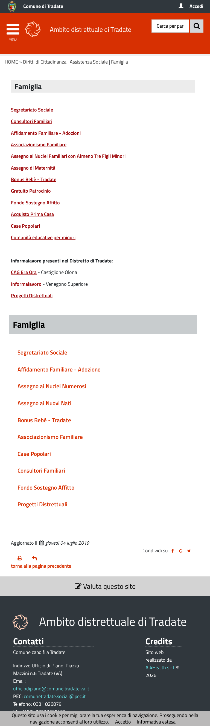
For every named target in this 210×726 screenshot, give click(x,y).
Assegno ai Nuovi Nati (44, 403)
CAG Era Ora (24, 272)
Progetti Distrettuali (31, 295)
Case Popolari (25, 226)
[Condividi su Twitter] (189, 551)
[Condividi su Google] (181, 551)
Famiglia (119, 61)
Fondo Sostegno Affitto (35, 202)
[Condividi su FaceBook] (173, 551)
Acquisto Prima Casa (32, 214)
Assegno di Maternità (33, 168)
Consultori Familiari (31, 121)
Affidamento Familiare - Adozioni (46, 133)
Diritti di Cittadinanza (44, 61)
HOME (11, 61)
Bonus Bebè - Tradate (33, 179)
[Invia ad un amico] (37, 558)
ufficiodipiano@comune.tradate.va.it (51, 688)
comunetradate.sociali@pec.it (55, 696)
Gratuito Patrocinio (31, 191)
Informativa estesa (156, 721)
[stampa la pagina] (22, 558)
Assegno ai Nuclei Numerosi (52, 386)
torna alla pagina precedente (41, 566)
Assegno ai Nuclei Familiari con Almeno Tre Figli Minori (68, 156)
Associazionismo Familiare (38, 144)
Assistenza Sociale (89, 61)
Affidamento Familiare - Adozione (59, 369)
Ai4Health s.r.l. (160, 667)
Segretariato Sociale (32, 109)
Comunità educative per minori (43, 237)
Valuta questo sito (108, 586)
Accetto (123, 721)
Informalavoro (26, 284)
